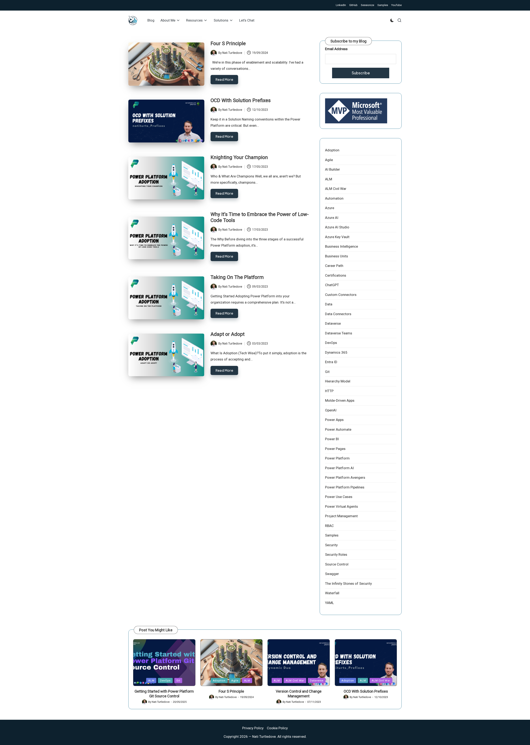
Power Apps (334, 420)
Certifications (335, 275)
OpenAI (330, 410)
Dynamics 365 (336, 352)
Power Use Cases (338, 497)
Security (331, 545)
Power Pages (335, 449)
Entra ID (331, 362)
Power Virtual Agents (341, 506)
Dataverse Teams (338, 333)
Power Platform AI (339, 468)
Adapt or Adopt (228, 334)
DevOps (331, 343)
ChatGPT (332, 285)
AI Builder (332, 169)
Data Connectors (338, 314)
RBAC (329, 526)
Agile (329, 160)
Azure (329, 208)
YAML (329, 603)
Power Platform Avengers (345, 477)
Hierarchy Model (337, 381)
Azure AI (331, 218)
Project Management (341, 516)
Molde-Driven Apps (339, 400)
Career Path (334, 266)
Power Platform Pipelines (344, 487)
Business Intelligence (341, 246)
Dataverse (333, 323)
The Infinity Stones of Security (348, 583)
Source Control (336, 564)
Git (327, 372)
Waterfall (332, 593)
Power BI (332, 439)
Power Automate (338, 429)
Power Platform (337, 458)
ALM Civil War (335, 189)
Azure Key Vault (337, 237)
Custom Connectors (341, 295)
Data (328, 304)
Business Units (336, 256)
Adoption (332, 150)
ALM (328, 179)
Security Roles (336, 554)
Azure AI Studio (337, 227)
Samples (331, 535)
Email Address (336, 49)
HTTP (329, 391)
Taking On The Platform (237, 277)
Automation (334, 198)
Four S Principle (228, 43)
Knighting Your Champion (239, 157)
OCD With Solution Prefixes (241, 100)
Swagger (332, 574)
